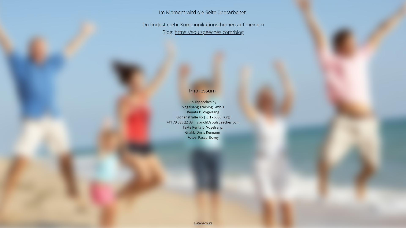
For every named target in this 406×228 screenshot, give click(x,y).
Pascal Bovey (208, 137)
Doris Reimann (208, 132)
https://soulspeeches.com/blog (209, 31)
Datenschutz (203, 223)
